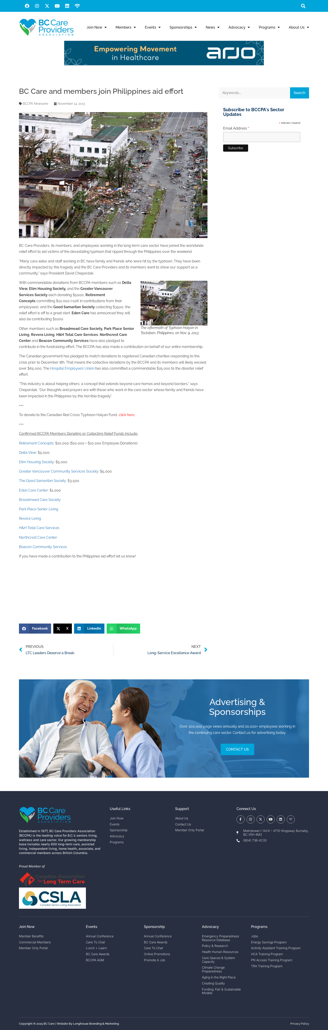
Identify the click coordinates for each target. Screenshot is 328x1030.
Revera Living (30, 518)
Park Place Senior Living (38, 509)
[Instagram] (37, 6)
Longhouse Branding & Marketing (96, 1023)
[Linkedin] (67, 6)
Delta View (27, 452)
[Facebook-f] (241, 819)
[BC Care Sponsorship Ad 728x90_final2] (164, 64)
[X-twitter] (47, 6)
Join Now (94, 27)
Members (123, 27)
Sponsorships (181, 27)
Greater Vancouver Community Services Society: (59, 471)
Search (299, 93)
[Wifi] (77, 6)
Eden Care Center (33, 490)
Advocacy (236, 27)
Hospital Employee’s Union (72, 368)
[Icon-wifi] (291, 819)
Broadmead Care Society (40, 500)
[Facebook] (27, 6)
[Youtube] (57, 6)
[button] (303, 6)
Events (150, 27)
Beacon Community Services (43, 547)
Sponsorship (154, 927)
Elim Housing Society (36, 462)
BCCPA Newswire (35, 103)
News (210, 27)
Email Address (236, 128)
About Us (297, 27)
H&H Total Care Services (39, 528)
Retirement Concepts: (36, 443)
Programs (267, 27)
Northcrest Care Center (38, 537)
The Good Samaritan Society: (43, 481)
